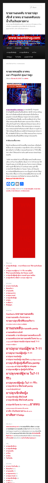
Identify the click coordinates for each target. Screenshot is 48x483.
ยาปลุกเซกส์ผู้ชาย (10, 366)
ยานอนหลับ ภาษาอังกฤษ (16, 335)
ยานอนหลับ (18, 48)
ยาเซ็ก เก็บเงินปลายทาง (15, 411)
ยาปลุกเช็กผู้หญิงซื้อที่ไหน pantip (23, 362)
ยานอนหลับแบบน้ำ (33, 335)
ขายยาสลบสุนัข (28, 189)
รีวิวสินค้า (9, 305)
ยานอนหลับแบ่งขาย (14, 338)
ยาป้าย (34, 52)
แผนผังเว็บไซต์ (28, 57)
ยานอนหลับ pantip (30, 328)
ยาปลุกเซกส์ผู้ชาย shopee (25, 366)
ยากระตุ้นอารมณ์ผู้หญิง (21, 324)
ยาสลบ (27, 48)
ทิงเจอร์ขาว (9, 288)
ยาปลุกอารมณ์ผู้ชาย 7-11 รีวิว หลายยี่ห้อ (19, 270)
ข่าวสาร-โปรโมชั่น (12, 286)
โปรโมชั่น (18, 57)
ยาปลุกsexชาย (11, 293)
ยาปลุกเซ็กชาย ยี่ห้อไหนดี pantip (19, 386)
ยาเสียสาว (9, 302)
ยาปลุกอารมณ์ (10, 295)
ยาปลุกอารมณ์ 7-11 (31, 341)
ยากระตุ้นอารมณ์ (10, 324)
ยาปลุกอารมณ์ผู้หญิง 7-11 (19, 352)
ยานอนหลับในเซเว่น (30, 338)
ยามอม (28, 405)
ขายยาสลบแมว (15, 191)
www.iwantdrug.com (12, 426)
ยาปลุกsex (9, 341)
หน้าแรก (9, 48)
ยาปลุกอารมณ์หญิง (14, 356)
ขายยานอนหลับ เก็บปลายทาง (18, 317)
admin (26, 78)
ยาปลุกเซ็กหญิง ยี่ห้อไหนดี (16, 396)
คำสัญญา (9, 57)
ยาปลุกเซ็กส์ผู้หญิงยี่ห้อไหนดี (13, 389)
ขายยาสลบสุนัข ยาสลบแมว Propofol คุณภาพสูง (19, 73)
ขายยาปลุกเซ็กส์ (14, 320)
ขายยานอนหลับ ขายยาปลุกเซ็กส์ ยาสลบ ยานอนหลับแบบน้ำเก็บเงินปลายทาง (23, 17)
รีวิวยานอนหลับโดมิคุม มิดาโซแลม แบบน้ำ (19, 273)
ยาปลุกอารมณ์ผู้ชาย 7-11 (24, 348)
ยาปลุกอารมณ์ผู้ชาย (11, 344)
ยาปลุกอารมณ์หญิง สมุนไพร (17, 359)
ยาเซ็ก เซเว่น (28, 411)
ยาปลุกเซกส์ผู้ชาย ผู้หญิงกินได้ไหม (19, 369)
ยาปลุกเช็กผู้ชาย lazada (35, 359)
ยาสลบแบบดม (25, 191)
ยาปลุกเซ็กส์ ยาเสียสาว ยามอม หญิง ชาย (19, 278)
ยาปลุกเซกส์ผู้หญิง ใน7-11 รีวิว (21, 382)
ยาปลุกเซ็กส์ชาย (24, 52)
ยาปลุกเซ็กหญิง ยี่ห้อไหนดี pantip (19, 399)
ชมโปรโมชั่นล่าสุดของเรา (28, 438)
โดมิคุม (21, 415)
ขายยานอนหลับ (26, 313)
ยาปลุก (40, 338)
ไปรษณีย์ (10, 438)
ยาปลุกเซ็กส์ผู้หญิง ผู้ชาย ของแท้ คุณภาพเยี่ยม (20, 275)
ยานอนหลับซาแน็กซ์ (14, 332)
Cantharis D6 (12, 314)
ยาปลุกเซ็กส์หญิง (11, 52)
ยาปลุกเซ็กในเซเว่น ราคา (16, 404)
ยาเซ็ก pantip (24, 408)
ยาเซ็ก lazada (17, 408)
